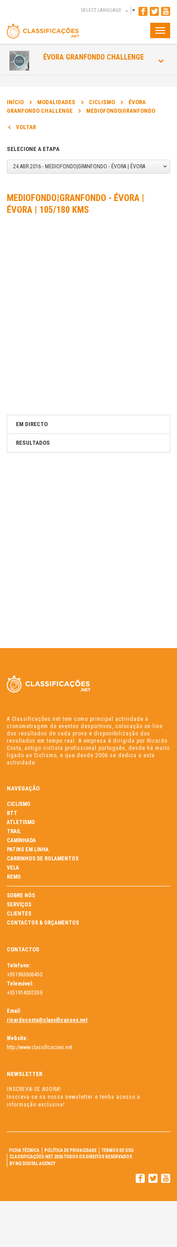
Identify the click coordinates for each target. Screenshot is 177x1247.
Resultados (33, 442)
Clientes (19, 913)
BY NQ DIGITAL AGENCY (32, 1163)
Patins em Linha (28, 849)
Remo (14, 877)
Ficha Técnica (24, 1150)
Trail (14, 831)
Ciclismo (102, 102)
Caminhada (21, 840)
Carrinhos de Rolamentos (43, 858)
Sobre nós (21, 895)
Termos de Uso (118, 1150)
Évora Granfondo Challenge (93, 57)
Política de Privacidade (70, 1150)
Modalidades (56, 102)
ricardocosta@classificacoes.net (47, 1020)
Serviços (19, 904)
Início (15, 102)
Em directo (32, 424)
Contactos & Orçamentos (43, 923)
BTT (12, 813)
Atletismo (21, 822)
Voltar (26, 127)
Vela (13, 868)
